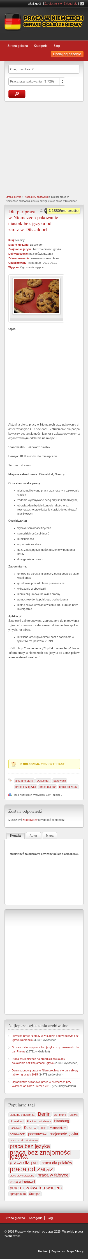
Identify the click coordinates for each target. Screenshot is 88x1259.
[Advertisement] (44, 148)
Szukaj (16, 94)
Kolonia (30, 1127)
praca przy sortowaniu (22, 1175)
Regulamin (58, 1251)
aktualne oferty (24, 780)
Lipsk (43, 1128)
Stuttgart (34, 1193)
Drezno (73, 1114)
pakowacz (59, 780)
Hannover (15, 1128)
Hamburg (61, 1121)
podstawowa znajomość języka (53, 1134)
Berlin (44, 1114)
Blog (56, 45)
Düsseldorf (43, 780)
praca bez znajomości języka (41, 1154)
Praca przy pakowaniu (36, 196)
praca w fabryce (53, 1175)
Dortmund (60, 1114)
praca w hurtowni (22, 1182)
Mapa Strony (75, 1251)
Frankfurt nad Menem (39, 1121)
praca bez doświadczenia (24, 1140)
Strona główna (17, 45)
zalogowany (30, 819)
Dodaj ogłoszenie (67, 54)
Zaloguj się (70, 3)
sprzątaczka (18, 1193)
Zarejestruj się (53, 3)
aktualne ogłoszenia (22, 1114)
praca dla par (47, 786)
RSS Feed (82, 3)
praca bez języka (25, 786)
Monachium (58, 1128)
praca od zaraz (68, 786)
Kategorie (41, 45)
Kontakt (43, 1251)
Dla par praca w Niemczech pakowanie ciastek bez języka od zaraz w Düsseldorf (33, 220)
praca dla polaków (57, 1163)
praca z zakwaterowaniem (36, 1187)
